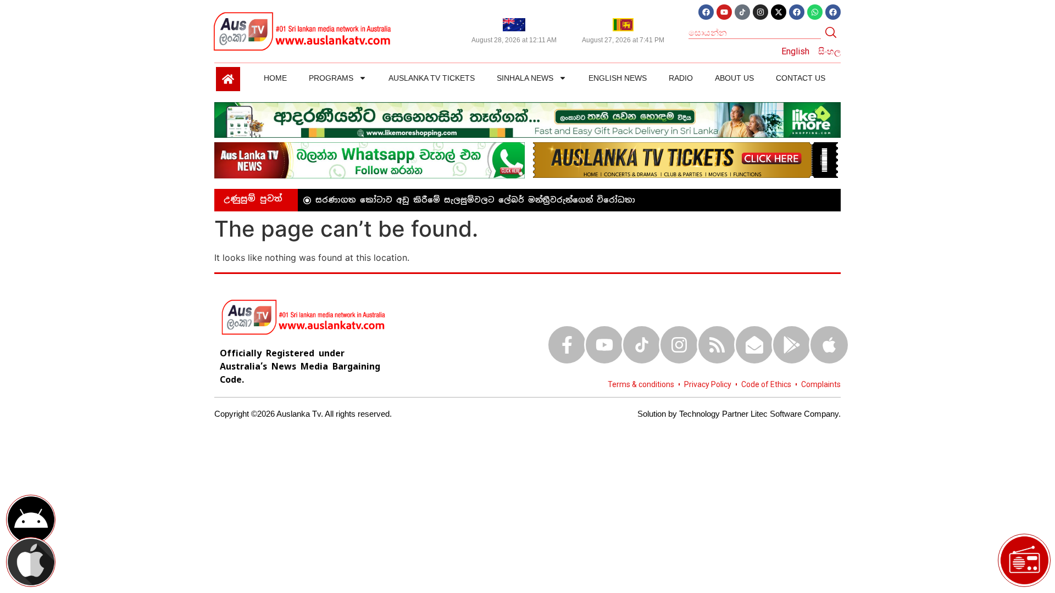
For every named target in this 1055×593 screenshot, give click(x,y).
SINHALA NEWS (525, 78)
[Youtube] (724, 12)
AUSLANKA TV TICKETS (431, 78)
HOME (275, 78)
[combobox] (754, 32)
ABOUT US (734, 78)
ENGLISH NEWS (617, 78)
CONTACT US (800, 78)
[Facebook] (706, 12)
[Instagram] (760, 12)
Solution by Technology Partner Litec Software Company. (739, 413)
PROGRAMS (331, 78)
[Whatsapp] (815, 12)
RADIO (681, 78)
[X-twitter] (778, 12)
